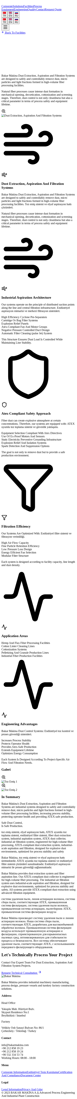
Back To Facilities (14, 32)
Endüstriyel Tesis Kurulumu (42, 1072)
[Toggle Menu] (5, 27)
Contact (40, 9)
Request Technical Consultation (19, 972)
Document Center (31, 1075)
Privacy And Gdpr (32, 1089)
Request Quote (53, 9)
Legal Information (11, 1089)
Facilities (28, 6)
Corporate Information (14, 1072)
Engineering (21, 9)
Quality (32, 9)
